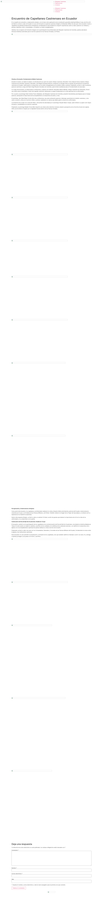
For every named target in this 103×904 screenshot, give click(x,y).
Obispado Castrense (60, 1)
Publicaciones (58, 3)
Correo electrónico (17, 873)
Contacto (57, 5)
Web (13, 879)
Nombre (14, 868)
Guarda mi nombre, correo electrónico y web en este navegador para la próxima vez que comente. (39, 884)
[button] (77, 6)
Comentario (15, 850)
